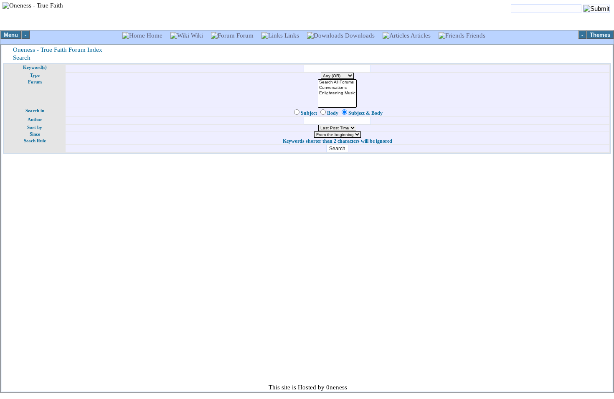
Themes (600, 35)
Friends (474, 35)
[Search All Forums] (337, 82)
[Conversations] (337, 88)
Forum (245, 35)
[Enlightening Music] (337, 93)
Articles (420, 35)
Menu (11, 35)
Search (21, 57)
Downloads (359, 35)
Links (292, 35)
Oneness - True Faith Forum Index (57, 49)
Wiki (197, 35)
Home (154, 35)
